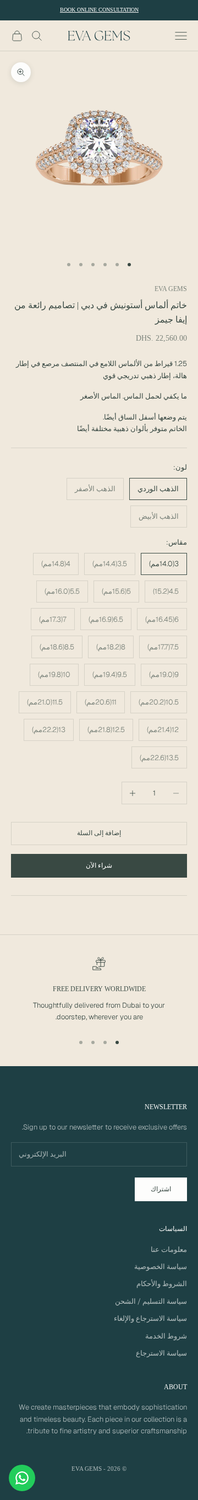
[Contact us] (22, 1478)
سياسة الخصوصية (160, 1266)
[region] (99, 990)
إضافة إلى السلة (99, 833)
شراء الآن (99, 865)
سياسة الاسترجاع (161, 1353)
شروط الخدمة (166, 1336)
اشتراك (161, 1189)
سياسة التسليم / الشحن (151, 1301)
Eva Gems (171, 289)
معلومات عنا (169, 1249)
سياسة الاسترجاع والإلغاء (150, 1318)
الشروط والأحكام (161, 1283)
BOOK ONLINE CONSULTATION (99, 10)
